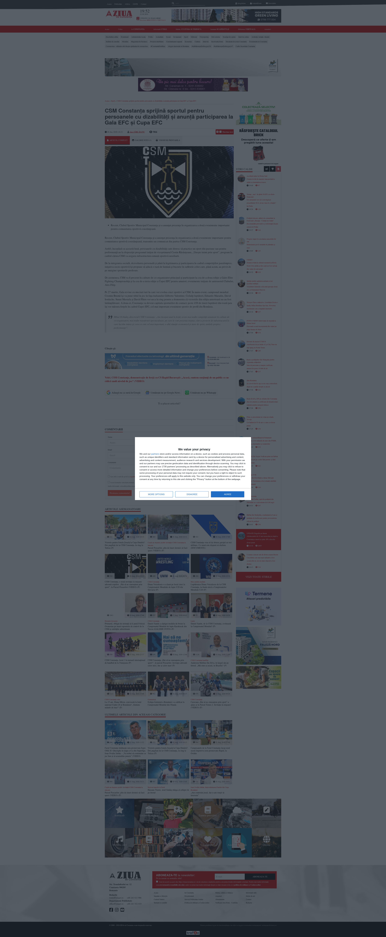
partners (155, 454)
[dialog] (193, 468)
